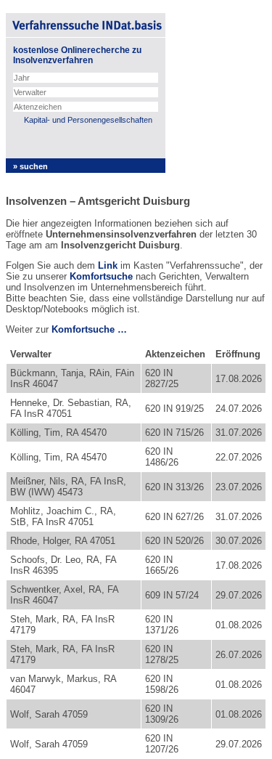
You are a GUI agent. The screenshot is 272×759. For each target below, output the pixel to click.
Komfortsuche (101, 276)
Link (108, 265)
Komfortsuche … (89, 329)
